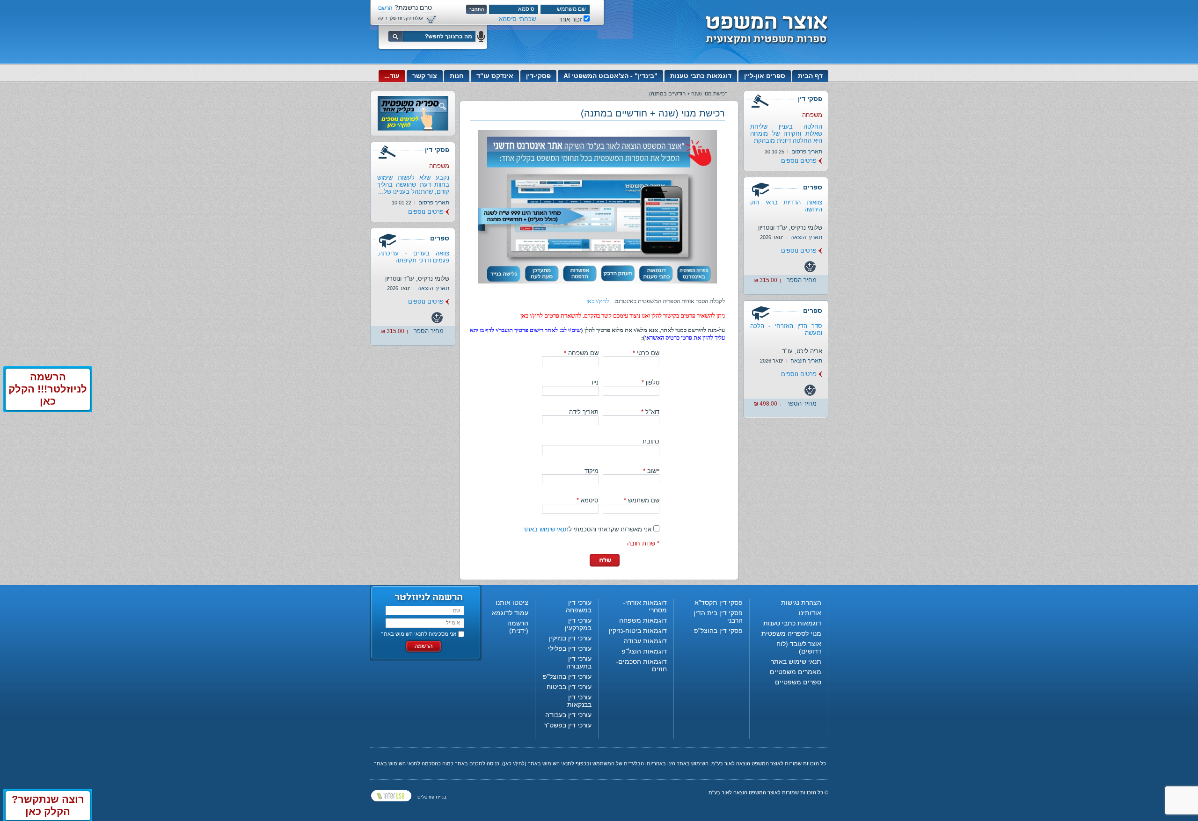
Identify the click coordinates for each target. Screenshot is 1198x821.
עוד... (392, 76)
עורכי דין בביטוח (569, 686)
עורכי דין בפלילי (570, 648)
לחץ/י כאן (597, 301)
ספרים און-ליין (764, 76)
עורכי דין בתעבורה (579, 662)
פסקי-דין (538, 76)
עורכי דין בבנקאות (579, 700)
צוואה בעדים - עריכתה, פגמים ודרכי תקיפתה (413, 257)
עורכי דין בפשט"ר (568, 725)
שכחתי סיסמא (517, 18)
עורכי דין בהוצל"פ (567, 676)
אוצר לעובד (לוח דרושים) (798, 647)
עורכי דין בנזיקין (570, 638)
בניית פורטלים (431, 796)
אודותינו (810, 613)
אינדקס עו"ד (494, 76)
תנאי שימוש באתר (546, 529)
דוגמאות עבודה (645, 641)
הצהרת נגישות (801, 602)
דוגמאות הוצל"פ (644, 651)
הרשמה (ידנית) (517, 626)
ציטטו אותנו (512, 602)
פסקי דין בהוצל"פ (718, 630)
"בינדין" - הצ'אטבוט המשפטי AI (610, 76)
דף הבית (810, 76)
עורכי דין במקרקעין (578, 624)
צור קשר (424, 76)
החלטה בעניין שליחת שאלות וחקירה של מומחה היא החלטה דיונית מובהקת (786, 133)
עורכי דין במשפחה (579, 606)
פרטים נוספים (799, 160)
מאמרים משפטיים (795, 672)
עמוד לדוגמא (510, 613)
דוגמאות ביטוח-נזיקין (638, 630)
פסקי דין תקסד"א (718, 602)
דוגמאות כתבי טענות (700, 76)
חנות (457, 76)
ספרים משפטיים (798, 682)
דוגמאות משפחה (643, 620)
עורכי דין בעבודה (568, 715)
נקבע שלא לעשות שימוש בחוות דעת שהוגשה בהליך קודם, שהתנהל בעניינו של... (413, 184)
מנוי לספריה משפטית (791, 633)
